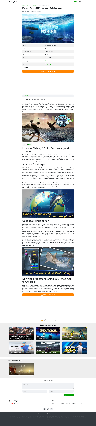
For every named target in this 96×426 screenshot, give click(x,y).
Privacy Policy (72, 403)
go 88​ (65, 417)
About (53, 403)
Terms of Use (64, 403)
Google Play (48, 64)
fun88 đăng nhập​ (59, 417)
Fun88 (32, 417)
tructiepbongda (38, 416)
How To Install (55, 405)
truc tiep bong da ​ (72, 416)
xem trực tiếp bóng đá (48, 416)
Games (75, 1)
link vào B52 (27, 417)
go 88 (66, 416)
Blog (83, 1)
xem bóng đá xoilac (81, 416)
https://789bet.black (30, 416)
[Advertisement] (48, 83)
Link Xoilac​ (12, 417)
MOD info (26, 96)
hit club (58, 416)
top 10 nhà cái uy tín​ (19, 417)
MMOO (15, 416)
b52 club (62, 416)
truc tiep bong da (76, 417)
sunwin (42, 417)
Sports (34, 5)
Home (23, 5)
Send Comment (68, 395)
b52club (23, 416)
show (29, 144)
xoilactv (36, 417)
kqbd (54, 416)
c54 (39, 417)
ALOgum (13, 1)
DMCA (57, 403)
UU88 (19, 416)
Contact (80, 403)
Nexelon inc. (48, 67)
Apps (79, 1)
